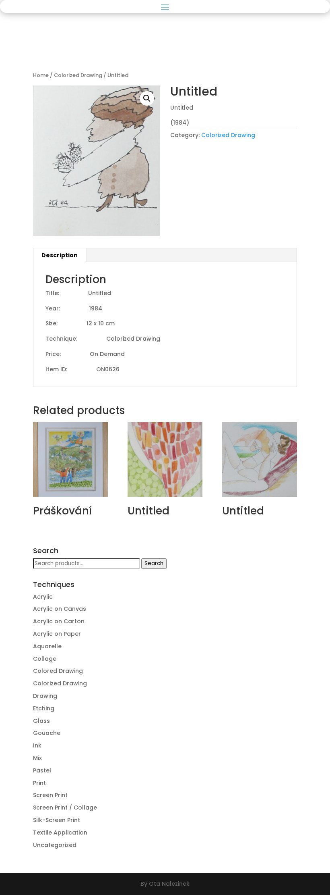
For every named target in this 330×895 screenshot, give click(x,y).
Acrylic (43, 597)
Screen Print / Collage (65, 807)
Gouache (46, 733)
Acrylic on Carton (59, 621)
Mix (37, 758)
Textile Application (60, 832)
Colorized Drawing (78, 75)
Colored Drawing (58, 671)
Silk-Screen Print (56, 820)
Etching (43, 708)
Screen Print (50, 795)
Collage (44, 659)
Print (39, 783)
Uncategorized (54, 845)
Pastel (42, 770)
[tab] (60, 255)
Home (41, 75)
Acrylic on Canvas (59, 609)
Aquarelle (47, 646)
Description (59, 255)
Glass (41, 721)
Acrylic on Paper (57, 634)
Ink (37, 745)
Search (153, 563)
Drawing (45, 696)
